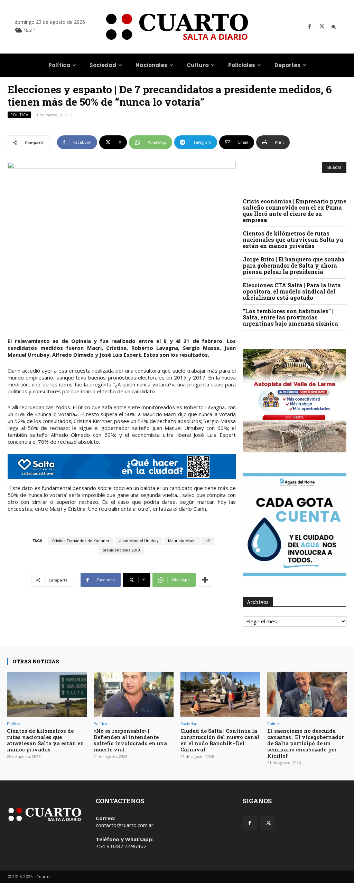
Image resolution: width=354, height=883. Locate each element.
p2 (207, 541)
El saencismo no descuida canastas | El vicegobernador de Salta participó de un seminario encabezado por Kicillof (305, 743)
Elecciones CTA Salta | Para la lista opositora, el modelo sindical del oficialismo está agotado (292, 291)
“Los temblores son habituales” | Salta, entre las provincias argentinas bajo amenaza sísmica (290, 317)
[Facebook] (309, 26)
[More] (205, 580)
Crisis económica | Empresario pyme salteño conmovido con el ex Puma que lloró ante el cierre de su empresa (294, 210)
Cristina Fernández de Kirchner (80, 541)
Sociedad (188, 724)
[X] (321, 26)
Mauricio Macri (182, 541)
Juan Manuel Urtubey (138, 541)
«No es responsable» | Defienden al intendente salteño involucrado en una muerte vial (130, 740)
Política (19, 114)
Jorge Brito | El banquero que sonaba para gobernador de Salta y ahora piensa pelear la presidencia (294, 265)
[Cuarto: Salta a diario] (177, 26)
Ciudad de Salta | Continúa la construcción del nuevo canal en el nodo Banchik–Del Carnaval (219, 740)
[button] (333, 27)
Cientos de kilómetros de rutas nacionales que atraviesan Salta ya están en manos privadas (293, 239)
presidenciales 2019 (121, 550)
